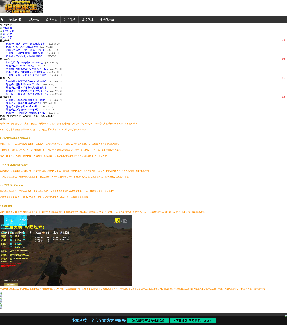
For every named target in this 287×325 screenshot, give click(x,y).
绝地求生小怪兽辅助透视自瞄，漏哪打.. (27, 100)
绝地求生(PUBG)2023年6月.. (21, 65)
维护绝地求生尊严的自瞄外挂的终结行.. (27, 81)
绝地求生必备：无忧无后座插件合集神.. (27, 75)
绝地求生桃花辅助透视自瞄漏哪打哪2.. (26, 112)
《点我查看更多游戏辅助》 (148, 320)
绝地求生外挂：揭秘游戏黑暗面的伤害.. (27, 87)
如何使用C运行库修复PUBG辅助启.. (25, 62)
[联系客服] (6, 28)
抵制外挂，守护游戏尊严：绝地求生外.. (27, 90)
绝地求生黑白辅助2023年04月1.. (22, 106)
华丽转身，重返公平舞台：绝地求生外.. (27, 94)
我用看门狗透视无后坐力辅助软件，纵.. (27, 69)
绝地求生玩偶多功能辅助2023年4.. (24, 103)
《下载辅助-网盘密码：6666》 (193, 320)
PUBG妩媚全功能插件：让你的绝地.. (25, 72)
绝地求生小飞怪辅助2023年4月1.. (23, 109)
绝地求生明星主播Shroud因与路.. (23, 84)
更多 (284, 40)
